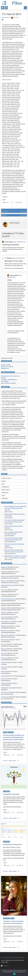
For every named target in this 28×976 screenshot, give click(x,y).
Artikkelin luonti (5, 368)
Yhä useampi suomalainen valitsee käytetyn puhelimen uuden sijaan (14, 539)
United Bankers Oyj (6, 622)
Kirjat (3, 484)
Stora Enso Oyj (5, 576)
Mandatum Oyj (5, 626)
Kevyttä (4, 481)
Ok (14, 974)
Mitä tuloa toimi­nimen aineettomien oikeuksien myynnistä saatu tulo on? (14, 551)
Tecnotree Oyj (4, 692)
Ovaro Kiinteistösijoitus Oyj (8, 599)
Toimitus (8, 957)
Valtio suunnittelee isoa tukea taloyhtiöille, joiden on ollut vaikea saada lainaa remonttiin (15, 508)
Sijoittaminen (5, 493)
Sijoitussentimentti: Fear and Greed (10, 376)
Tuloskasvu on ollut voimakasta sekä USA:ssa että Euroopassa (13, 422)
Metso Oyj (3, 644)
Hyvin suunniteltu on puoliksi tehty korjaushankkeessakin (13, 533)
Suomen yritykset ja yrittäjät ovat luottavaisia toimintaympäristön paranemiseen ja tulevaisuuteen (13, 409)
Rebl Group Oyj (5, 635)
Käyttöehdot (15, 957)
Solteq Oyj (3, 603)
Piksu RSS (6, 966)
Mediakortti (22, 957)
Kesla (2, 676)
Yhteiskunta (5, 498)
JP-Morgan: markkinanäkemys (9, 380)
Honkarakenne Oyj (5, 688)
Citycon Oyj (4, 590)
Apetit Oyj (3, 671)
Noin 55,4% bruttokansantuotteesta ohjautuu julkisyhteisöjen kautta (14, 211)
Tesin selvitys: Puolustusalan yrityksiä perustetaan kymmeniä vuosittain (14, 521)
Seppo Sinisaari (13, 818)
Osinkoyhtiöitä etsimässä (11, 794)
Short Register (4, 381)
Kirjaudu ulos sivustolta (7, 367)
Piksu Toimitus (13, 760)
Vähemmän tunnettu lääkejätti (18, 401)
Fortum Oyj (4, 662)
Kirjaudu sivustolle (6, 365)
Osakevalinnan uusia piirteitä (12, 844)
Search (25, 7)
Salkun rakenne (6, 490)
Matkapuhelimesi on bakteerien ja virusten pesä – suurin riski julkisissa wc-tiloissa (16, 557)
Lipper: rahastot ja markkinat (8, 383)
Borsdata (3, 378)
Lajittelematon (5, 487)
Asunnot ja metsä (6, 478)
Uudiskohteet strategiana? (13, 215)
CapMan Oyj (4, 567)
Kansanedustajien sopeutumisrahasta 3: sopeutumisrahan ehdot (14, 435)
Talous (3, 495)
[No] (26, 972)
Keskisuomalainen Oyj (7, 585)
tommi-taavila (15, 17)
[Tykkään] (2, 20)
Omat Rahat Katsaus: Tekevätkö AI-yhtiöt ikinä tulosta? (12, 460)
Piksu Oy (3, 957)
